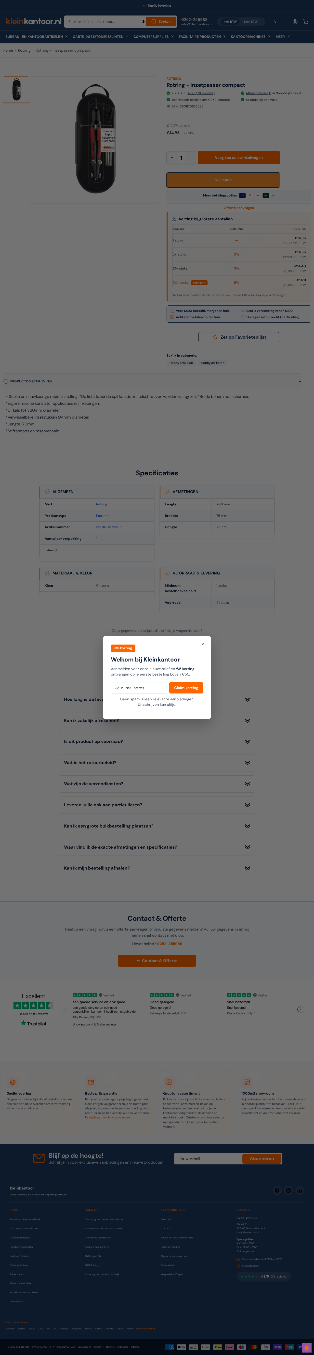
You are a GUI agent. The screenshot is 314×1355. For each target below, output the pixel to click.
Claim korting (186, 687)
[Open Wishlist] (307, 1348)
